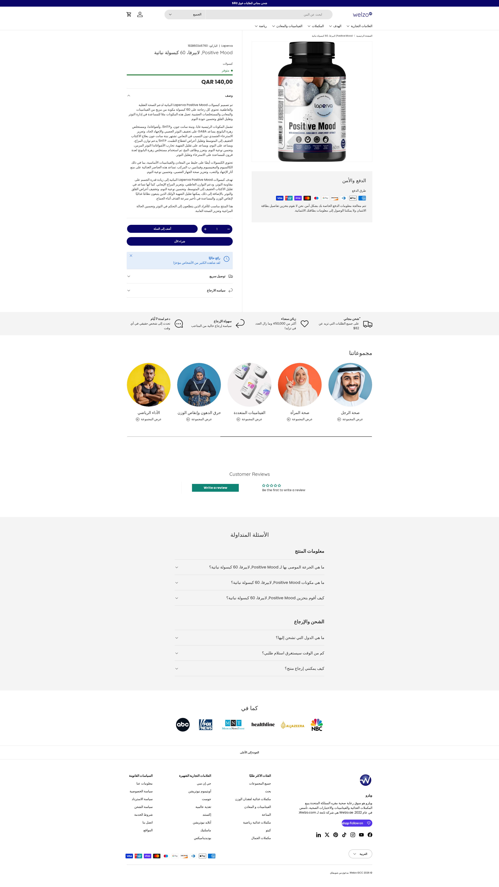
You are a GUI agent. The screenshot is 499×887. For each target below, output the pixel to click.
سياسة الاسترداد (142, 799)
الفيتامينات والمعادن (289, 26)
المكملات (318, 26)
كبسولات (228, 64)
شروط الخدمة (143, 814)
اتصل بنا (147, 822)
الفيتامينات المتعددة (249, 412)
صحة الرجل (350, 412)
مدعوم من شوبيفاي (339, 872)
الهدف (337, 26)
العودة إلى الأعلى (249, 752)
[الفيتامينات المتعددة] (249, 385)
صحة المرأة (299, 412)
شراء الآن (179, 241)
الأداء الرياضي (149, 412)
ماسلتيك (205, 830)
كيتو (268, 830)
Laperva (227, 46)
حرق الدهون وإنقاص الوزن (199, 412)
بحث (268, 791)
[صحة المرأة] (300, 385)
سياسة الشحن (143, 807)
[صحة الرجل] (350, 385)
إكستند (207, 814)
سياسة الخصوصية (141, 791)
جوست (206, 799)
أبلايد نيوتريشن (202, 822)
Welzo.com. (307, 812)
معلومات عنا (144, 783)
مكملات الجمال (261, 838)
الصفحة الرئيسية (364, 36)
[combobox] (249, 14)
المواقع (148, 830)
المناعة (266, 814)
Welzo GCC (356, 872)
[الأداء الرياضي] (149, 385)
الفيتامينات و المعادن (257, 807)
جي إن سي (204, 783)
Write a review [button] (215, 487)
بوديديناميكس (202, 838)
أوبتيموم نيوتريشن (199, 791)
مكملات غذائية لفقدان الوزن (253, 799)
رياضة (263, 26)
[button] (129, 14)
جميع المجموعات (260, 783)
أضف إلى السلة (162, 229)
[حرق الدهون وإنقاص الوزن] (199, 385)
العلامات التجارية (361, 26)
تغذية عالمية (203, 807)
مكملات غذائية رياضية (257, 822)
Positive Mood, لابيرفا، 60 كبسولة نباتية (332, 36)
